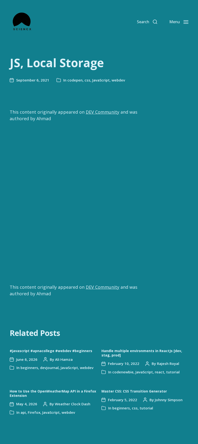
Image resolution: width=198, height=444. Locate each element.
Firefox (34, 412)
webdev (118, 80)
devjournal (49, 367)
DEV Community (102, 112)
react (159, 372)
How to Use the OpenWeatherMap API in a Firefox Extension (53, 393)
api (23, 412)
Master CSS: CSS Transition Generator (134, 391)
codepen (75, 80)
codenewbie (123, 372)
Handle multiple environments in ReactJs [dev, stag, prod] (141, 352)
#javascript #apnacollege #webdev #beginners (51, 350)
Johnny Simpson (169, 399)
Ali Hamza (64, 359)
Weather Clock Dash (72, 403)
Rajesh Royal (168, 363)
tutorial (173, 372)
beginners (29, 367)
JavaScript (101, 80)
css (87, 80)
